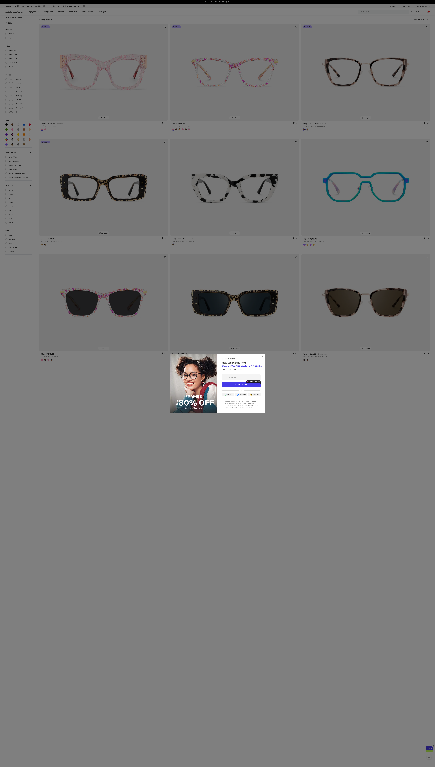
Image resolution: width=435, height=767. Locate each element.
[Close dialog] (262, 357)
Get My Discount (241, 384)
